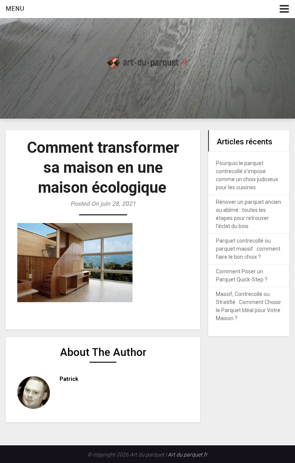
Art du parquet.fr (187, 454)
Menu (15, 8)
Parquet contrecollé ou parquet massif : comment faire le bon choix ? (248, 249)
